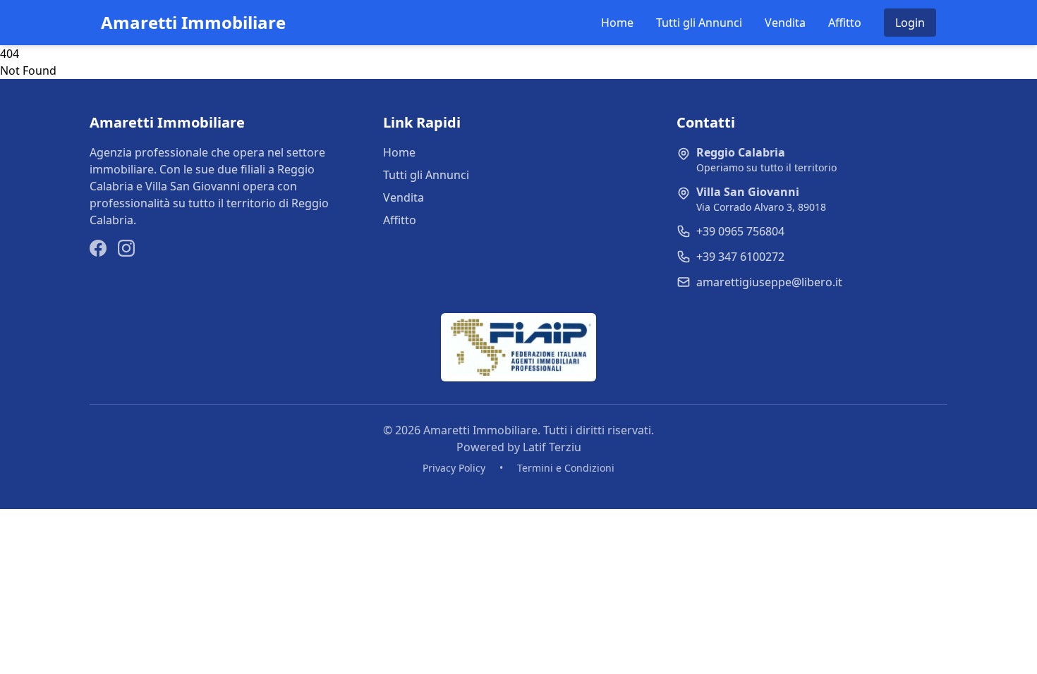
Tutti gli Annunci (699, 22)
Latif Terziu (552, 447)
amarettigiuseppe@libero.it (769, 282)
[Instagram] (126, 248)
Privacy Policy (454, 467)
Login (910, 22)
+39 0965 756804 (740, 231)
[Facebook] (98, 248)
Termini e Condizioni (565, 467)
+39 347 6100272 (740, 256)
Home (617, 22)
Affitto (844, 22)
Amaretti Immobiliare (193, 22)
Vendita (785, 22)
